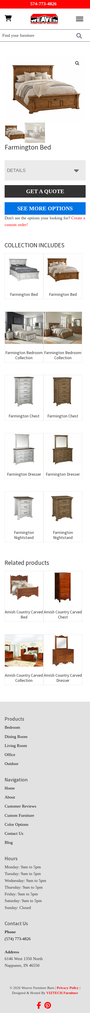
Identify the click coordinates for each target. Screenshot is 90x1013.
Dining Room (16, 736)
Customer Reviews (20, 806)
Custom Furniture (19, 815)
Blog (9, 842)
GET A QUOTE (45, 191)
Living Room (16, 745)
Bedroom (12, 727)
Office (10, 754)
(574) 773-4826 (18, 938)
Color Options (16, 824)
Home (10, 788)
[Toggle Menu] (79, 19)
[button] (77, 63)
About (10, 797)
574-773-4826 (43, 3)
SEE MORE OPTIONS (45, 208)
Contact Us (14, 833)
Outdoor (11, 763)
